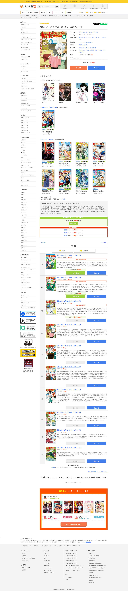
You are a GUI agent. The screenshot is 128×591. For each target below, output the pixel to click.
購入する (96, 68)
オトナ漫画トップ (25, 49)
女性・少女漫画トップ (26, 39)
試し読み (78, 68)
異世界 (92, 50)
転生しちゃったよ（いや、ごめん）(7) (69, 389)
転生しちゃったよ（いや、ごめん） (88, 32)
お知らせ (23, 78)
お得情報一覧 (24, 59)
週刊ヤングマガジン (26, 264)
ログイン (23, 69)
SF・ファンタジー (25, 180)
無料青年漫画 (24, 127)
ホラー (22, 177)
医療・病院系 (24, 185)
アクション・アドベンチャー (28, 175)
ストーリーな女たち (26, 259)
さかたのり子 (24, 222)
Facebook (69, 577)
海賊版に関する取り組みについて (28, 347)
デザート (23, 300)
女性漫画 (23, 140)
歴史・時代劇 (24, 170)
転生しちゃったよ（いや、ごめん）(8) (69, 412)
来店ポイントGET (25, 57)
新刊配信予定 (24, 32)
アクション (82, 50)
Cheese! (23, 280)
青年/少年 (43, 12)
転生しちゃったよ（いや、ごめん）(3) (69, 301)
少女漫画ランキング (71, 558)
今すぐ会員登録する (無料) (73, 524)
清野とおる (24, 230)
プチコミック (24, 262)
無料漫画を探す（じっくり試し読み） (98, 471)
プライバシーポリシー (94, 575)
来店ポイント (104, 12)
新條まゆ (23, 227)
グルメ (22, 182)
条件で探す (24, 95)
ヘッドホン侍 (53, 107)
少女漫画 (23, 142)
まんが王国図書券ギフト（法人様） (97, 568)
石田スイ (23, 197)
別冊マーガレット (25, 282)
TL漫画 (23, 150)
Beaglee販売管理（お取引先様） (96, 570)
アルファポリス (83, 45)
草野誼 (22, 220)
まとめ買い (85, 250)
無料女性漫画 (24, 122)
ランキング (90, 12)
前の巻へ (43, 242)
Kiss (22, 272)
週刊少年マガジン (25, 275)
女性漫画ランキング (71, 555)
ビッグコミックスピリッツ (27, 270)
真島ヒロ (23, 247)
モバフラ (23, 305)
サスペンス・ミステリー (27, 167)
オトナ (62, 12)
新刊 (97, 12)
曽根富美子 (24, 232)
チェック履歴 (24, 71)
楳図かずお (24, 205)
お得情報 (24, 570)
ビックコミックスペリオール (28, 307)
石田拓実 (23, 200)
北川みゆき (24, 217)
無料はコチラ (73, 223)
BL (56, 12)
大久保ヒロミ (24, 207)
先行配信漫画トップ (26, 37)
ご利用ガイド (24, 83)
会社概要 (91, 580)
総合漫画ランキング (71, 553)
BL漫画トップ (24, 47)
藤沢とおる (24, 245)
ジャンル (83, 12)
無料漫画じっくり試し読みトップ (42, 546)
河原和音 (23, 212)
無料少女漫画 (24, 125)
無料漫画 (69, 12)
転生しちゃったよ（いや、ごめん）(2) (69, 277)
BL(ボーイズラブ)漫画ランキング (75, 568)
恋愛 (22, 157)
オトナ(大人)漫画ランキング (73, 570)
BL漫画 (23, 152)
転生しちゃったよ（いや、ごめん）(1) (69, 255)
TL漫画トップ (24, 44)
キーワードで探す (25, 105)
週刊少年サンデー (25, 295)
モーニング (24, 290)
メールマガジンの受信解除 (28, 558)
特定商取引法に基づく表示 (95, 577)
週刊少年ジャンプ (25, 267)
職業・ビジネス (25, 165)
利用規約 (91, 572)
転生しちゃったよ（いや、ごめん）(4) (69, 324)
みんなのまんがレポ (26, 110)
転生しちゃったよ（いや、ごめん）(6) (69, 367)
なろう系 (43, 199)
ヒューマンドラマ (25, 160)
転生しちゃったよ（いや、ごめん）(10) (69, 447)
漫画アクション (25, 302)
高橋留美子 (24, 237)
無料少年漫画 (24, 130)
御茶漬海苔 (24, 210)
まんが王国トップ (26, 546)
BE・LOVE (24, 257)
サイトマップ (92, 582)
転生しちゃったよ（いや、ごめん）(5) (69, 345)
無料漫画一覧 (24, 120)
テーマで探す (24, 98)
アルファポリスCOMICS (47, 139)
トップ (23, 12)
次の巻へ (103, 242)
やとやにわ (85, 37)
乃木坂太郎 (24, 240)
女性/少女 (36, 12)
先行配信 (30, 12)
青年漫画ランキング (71, 560)
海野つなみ (24, 202)
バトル (88, 50)
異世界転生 (56, 199)
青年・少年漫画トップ (26, 42)
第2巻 (71, 220)
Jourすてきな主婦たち (26, 287)
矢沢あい (23, 250)
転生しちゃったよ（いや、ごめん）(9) (69, 430)
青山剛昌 (23, 192)
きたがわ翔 (24, 215)
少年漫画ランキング (71, 563)
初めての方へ (24, 86)
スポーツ (23, 172)
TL (49, 12)
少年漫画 (23, 147)
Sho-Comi (23, 292)
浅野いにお (24, 194)
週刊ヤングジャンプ (26, 277)
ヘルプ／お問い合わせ (26, 81)
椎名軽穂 (23, 225)
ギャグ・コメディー (26, 162)
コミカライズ (98, 50)
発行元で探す (24, 108)
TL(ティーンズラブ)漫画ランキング (75, 565)
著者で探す (24, 100)
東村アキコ (24, 242)
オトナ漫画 (24, 155)
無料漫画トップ (25, 24)
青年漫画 (23, 145)
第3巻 (79, 220)
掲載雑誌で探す (25, 103)
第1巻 (67, 220)
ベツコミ (23, 285)
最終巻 (63, 250)
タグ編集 (63, 199)
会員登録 (23, 66)
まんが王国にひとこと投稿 (27, 88)
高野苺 (22, 235)
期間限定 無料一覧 (25, 133)
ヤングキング (24, 297)
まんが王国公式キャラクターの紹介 (97, 565)
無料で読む (76, 273)
